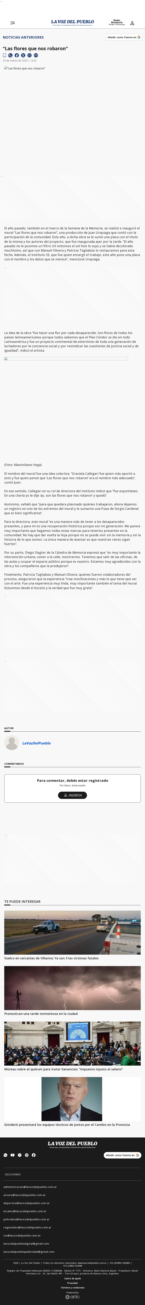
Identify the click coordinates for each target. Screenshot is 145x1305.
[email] (29, 55)
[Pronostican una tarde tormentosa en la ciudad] (72, 988)
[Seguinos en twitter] (20, 1155)
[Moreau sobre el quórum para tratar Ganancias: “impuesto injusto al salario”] (72, 1044)
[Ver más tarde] (4, 55)
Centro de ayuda (72, 1278)
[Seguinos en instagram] (27, 1155)
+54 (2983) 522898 (72, 1265)
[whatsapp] (10, 55)
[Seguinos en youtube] (12, 1155)
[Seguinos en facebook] (34, 1155)
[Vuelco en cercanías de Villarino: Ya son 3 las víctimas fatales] (72, 933)
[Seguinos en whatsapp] (5, 1155)
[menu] (13, 23)
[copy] (36, 55)
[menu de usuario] (132, 23)
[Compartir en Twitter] (23, 55)
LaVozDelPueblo (36, 743)
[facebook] (17, 55)
